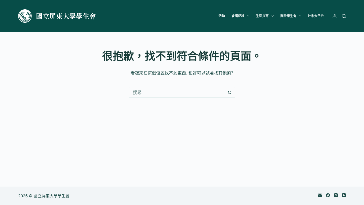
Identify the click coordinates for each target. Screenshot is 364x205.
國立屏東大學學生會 (66, 16)
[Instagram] (336, 195)
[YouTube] (344, 195)
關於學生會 (288, 16)
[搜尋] (344, 16)
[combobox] (177, 92)
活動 (222, 16)
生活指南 (262, 16)
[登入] (335, 16)
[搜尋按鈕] (230, 92)
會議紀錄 (238, 16)
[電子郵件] (320, 195)
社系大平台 (316, 16)
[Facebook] (328, 195)
